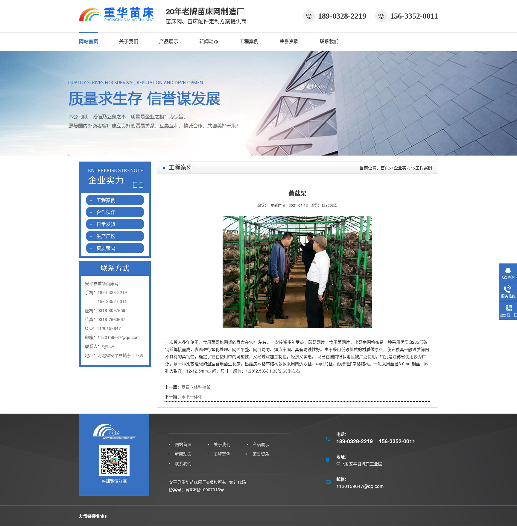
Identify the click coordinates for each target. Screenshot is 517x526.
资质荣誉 (105, 248)
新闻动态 (208, 41)
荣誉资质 (289, 41)
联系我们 (329, 41)
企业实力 (402, 168)
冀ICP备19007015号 (204, 489)
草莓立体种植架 (196, 387)
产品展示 (168, 41)
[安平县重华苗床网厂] (116, 19)
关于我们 (128, 41)
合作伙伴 (105, 212)
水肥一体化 (191, 397)
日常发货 (105, 224)
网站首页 (88, 41)
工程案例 (248, 41)
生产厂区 (105, 236)
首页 (385, 168)
